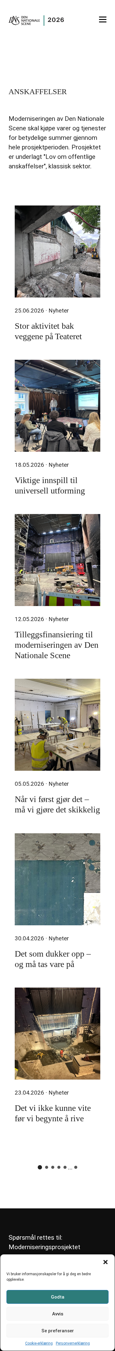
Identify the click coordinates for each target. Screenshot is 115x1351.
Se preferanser (57, 1331)
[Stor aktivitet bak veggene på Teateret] (57, 251)
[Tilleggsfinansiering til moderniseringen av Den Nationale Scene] (57, 560)
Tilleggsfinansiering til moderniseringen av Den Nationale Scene (56, 645)
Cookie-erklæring (39, 1343)
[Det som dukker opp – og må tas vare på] (57, 879)
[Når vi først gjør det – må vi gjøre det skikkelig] (57, 725)
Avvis (57, 1314)
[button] (105, 1262)
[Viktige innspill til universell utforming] (57, 406)
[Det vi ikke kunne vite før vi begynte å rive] (57, 1034)
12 (75, 1167)
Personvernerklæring (73, 1343)
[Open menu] (102, 19)
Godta (57, 1297)
